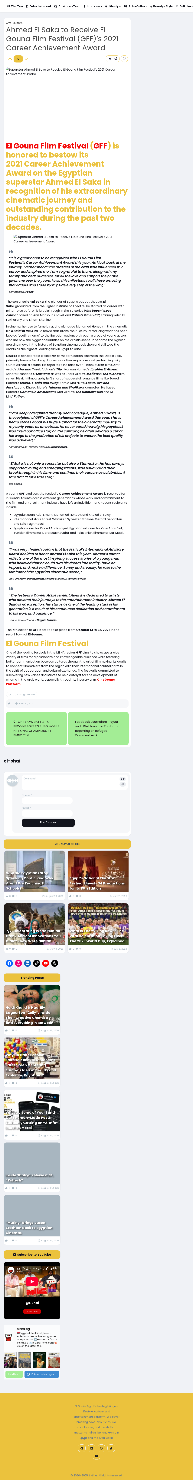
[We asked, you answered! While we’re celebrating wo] (10, 1360)
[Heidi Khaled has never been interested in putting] (39, 1360)
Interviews (94, 6)
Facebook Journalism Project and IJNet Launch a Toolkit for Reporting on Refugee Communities (97, 728)
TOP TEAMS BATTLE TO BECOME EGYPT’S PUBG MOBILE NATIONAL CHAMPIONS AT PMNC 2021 (36, 728)
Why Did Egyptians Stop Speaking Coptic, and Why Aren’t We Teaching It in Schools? (29, 881)
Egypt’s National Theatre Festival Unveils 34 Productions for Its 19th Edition (97, 883)
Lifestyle (115, 6)
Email (26, 808)
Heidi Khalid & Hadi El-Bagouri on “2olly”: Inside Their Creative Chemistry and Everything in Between (29, 1015)
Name (27, 795)
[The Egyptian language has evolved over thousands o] (54, 1360)
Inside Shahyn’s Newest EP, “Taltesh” (30, 1178)
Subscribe (32, 1311)
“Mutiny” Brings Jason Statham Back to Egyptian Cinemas (29, 1227)
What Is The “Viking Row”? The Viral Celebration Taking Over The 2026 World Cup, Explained (97, 936)
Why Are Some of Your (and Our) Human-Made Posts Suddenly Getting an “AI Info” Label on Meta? (32, 1120)
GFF (100, 146)
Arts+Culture (138, 6)
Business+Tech (69, 6)
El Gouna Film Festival (47, 146)
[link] (124, 58)
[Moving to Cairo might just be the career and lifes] (24, 1360)
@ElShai (32, 1303)
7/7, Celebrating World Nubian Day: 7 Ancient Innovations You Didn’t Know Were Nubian (33, 936)
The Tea (17, 6)
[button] (112, 58)
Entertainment (40, 6)
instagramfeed (26, 694)
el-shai (12, 761)
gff (10, 694)
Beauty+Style (163, 6)
